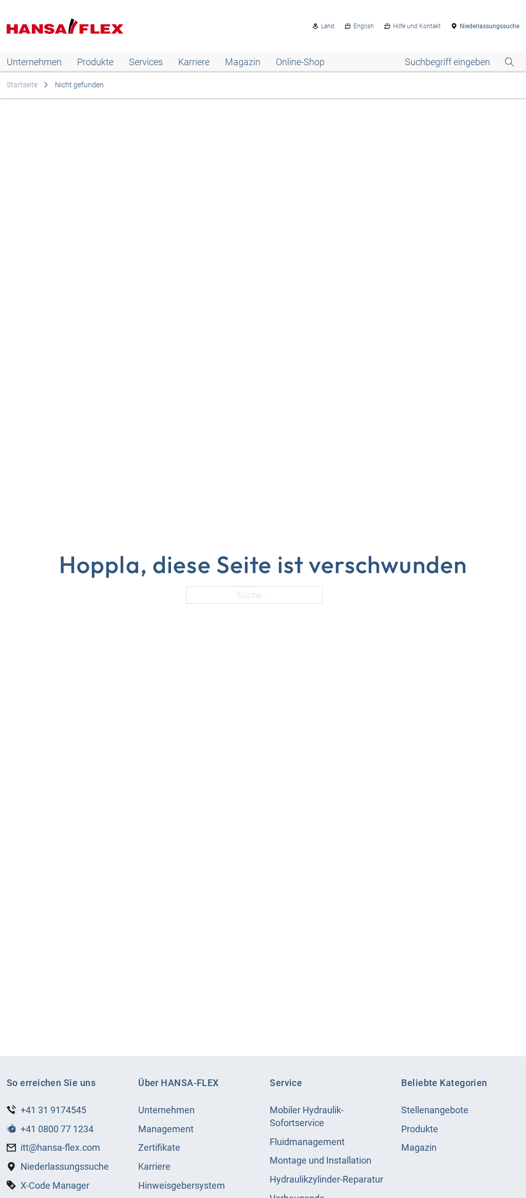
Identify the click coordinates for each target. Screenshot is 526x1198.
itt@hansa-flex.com (60, 1147)
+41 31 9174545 (53, 1110)
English (363, 26)
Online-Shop (300, 61)
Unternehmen (34, 61)
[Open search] (459, 62)
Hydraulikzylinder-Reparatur (326, 1179)
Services (146, 61)
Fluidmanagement (307, 1141)
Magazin (242, 61)
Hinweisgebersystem (181, 1185)
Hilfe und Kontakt (417, 26)
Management (166, 1129)
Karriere (194, 61)
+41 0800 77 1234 (57, 1129)
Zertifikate (159, 1147)
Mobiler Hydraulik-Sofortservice (307, 1116)
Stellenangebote (434, 1110)
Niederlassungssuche (489, 26)
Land (327, 26)
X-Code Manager (55, 1185)
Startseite (22, 85)
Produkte (95, 61)
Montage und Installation (320, 1160)
